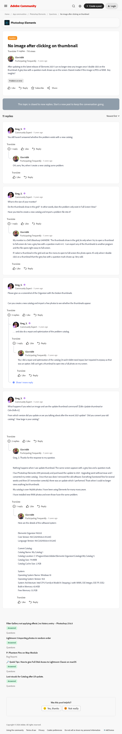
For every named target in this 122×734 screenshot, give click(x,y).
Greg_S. (18, 129)
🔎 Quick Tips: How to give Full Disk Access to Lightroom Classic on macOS (41, 662)
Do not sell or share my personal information (82, 730)
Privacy (41, 730)
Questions (53, 14)
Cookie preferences (54, 730)
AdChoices (110, 730)
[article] (60, 139)
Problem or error (15, 81)
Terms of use (31, 730)
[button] (6, 6)
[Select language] (80, 6)
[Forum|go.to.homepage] (23, 6)
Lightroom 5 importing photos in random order (28, 638)
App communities (20, 14)
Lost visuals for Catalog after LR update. (24, 676)
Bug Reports (11, 656)
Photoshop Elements (38, 14)
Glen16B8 (19, 57)
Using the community (15, 730)
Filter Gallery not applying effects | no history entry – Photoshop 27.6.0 (39, 623)
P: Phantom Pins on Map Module (22, 652)
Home (7, 14)
